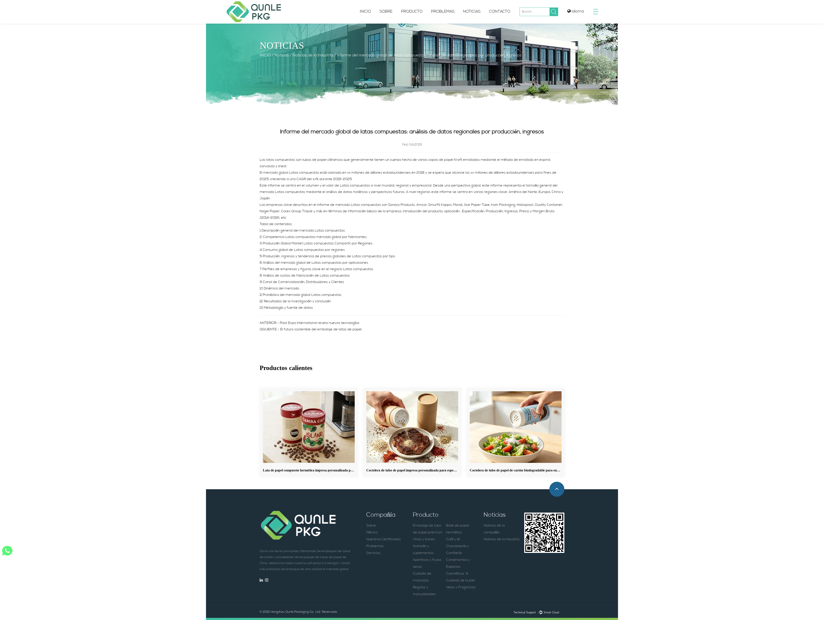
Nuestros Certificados (383, 539)
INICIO (365, 12)
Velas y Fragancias (461, 587)
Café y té (453, 539)
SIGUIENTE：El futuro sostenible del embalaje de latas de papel (311, 329)
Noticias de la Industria (313, 55)
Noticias (471, 12)
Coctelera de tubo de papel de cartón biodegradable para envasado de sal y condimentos (534, 470)
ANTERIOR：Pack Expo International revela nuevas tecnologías (309, 323)
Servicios (373, 553)
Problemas (442, 12)
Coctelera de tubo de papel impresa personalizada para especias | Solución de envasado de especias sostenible (445, 470)
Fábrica (372, 532)
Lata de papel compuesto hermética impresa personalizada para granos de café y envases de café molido (338, 470)
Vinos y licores (424, 539)
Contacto (499, 12)
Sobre (386, 12)
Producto (412, 12)
